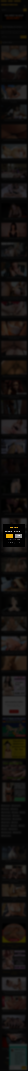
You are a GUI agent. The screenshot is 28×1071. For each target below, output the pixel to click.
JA (9, 535)
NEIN (18, 535)
